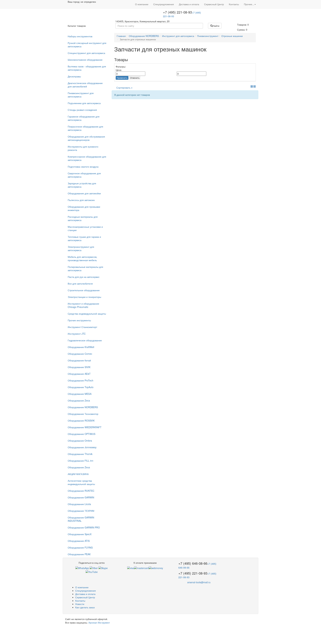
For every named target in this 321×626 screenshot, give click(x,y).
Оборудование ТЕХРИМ (81, 510)
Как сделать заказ (85, 607)
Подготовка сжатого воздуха (83, 166)
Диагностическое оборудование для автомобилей (85, 84)
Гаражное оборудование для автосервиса (83, 118)
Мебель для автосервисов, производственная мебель (82, 258)
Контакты (234, 4)
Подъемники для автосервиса (84, 103)
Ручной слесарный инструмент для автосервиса (87, 44)
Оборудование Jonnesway (82, 447)
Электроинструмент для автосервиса (81, 248)
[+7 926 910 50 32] (82, 567)
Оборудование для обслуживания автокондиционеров (86, 138)
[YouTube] (92, 571)
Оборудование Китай (79, 360)
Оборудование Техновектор (83, 413)
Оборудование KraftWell (81, 347)
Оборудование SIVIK (79, 367)
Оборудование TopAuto (80, 387)
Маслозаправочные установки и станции (85, 228)
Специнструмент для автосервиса (86, 53)
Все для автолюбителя (80, 283)
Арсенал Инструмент (99, 622)
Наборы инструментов (80, 36)
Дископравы (74, 76)
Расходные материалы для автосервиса (83, 218)
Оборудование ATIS (79, 540)
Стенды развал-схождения (82, 109)
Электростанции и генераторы (84, 297)
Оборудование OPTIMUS (81, 434)
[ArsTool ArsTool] (103, 567)
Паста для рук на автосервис (83, 277)
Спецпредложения (163, 4)
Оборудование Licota (79, 504)
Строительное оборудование (84, 290)
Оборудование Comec (80, 353)
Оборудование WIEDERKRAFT (84, 427)
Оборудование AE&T (79, 373)
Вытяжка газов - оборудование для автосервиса (87, 68)
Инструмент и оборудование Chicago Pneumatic (83, 305)
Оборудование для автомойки (84, 193)
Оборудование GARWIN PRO (84, 527)
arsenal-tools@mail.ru (198, 582)
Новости (79, 604)
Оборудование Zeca (79, 400)
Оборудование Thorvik (80, 454)
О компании (141, 4)
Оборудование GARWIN (81, 497)
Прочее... (249, 4)
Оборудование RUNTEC (81, 490)
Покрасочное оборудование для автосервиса (85, 128)
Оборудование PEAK (79, 554)
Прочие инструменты (79, 320)
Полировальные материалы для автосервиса (85, 268)
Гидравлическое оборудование (85, 340)
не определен (88, 1)
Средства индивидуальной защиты (87, 313)
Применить (122, 77)
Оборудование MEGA (79, 393)
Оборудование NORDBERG (83, 407)
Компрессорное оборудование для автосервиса (87, 158)
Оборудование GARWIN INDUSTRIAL (81, 519)
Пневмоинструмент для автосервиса (81, 94)
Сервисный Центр (214, 4)
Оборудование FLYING (80, 547)
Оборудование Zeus (79, 467)
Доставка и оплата (189, 4)
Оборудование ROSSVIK (81, 420)
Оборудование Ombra (80, 440)
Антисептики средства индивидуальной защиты (81, 482)
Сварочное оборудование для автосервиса (84, 175)
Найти (216, 25)
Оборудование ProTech (80, 380)
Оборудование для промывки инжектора (84, 208)
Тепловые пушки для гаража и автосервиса (84, 238)
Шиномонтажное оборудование (85, 59)
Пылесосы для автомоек (81, 200)
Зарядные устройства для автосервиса (82, 185)
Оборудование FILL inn (80, 460)
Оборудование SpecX (79, 534)
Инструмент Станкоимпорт (82, 327)
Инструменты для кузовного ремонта (83, 148)
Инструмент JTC (77, 333)
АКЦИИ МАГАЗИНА (78, 474)
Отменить (134, 77)
